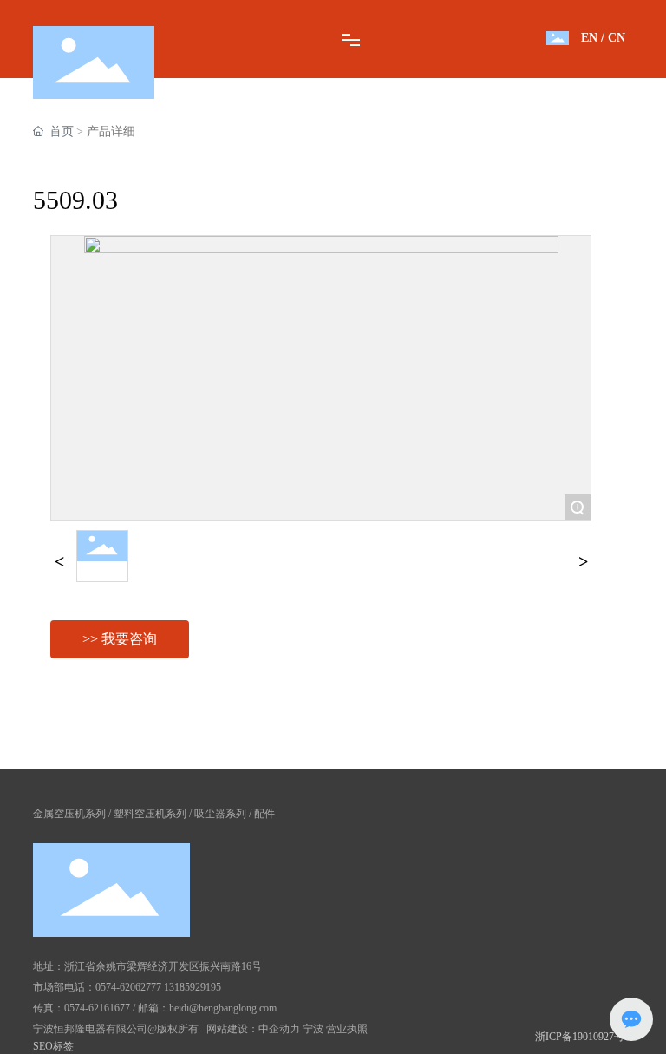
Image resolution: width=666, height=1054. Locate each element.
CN (616, 37)
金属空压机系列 (69, 814)
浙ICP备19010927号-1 (584, 1037)
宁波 (313, 1029)
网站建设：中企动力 (253, 1029)
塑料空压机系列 (150, 814)
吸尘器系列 (220, 814)
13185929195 (192, 987)
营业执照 (347, 1029)
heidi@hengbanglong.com (223, 1008)
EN (589, 37)
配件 (264, 814)
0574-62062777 (128, 987)
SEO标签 (53, 1046)
